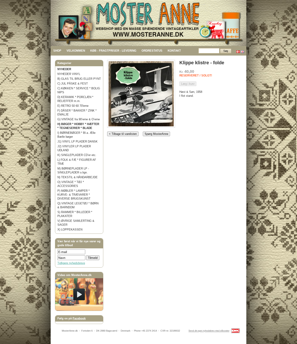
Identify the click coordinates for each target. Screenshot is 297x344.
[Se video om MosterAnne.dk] (79, 309)
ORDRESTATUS (152, 50)
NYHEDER (64, 69)
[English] (242, 50)
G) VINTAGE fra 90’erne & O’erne (78, 119)
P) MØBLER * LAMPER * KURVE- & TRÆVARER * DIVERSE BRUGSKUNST (73, 194)
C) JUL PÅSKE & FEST (72, 83)
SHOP (57, 50)
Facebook (79, 318)
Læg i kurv (188, 83)
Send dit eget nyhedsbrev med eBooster (209, 331)
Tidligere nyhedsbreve (71, 263)
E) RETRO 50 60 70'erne (72, 105)
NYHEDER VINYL (68, 74)
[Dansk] (238, 50)
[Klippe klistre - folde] (141, 93)
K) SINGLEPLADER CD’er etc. (76, 155)
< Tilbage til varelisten (123, 134)
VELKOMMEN (76, 50)
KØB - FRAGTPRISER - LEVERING (113, 50)
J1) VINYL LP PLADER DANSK (77, 141)
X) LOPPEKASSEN (69, 229)
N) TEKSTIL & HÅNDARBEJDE (77, 177)
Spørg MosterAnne (156, 134)
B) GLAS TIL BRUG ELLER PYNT (79, 78)
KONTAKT (174, 50)
